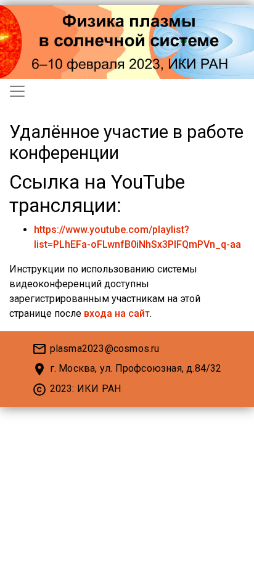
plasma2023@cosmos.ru (105, 348)
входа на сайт (117, 313)
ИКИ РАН (99, 388)
